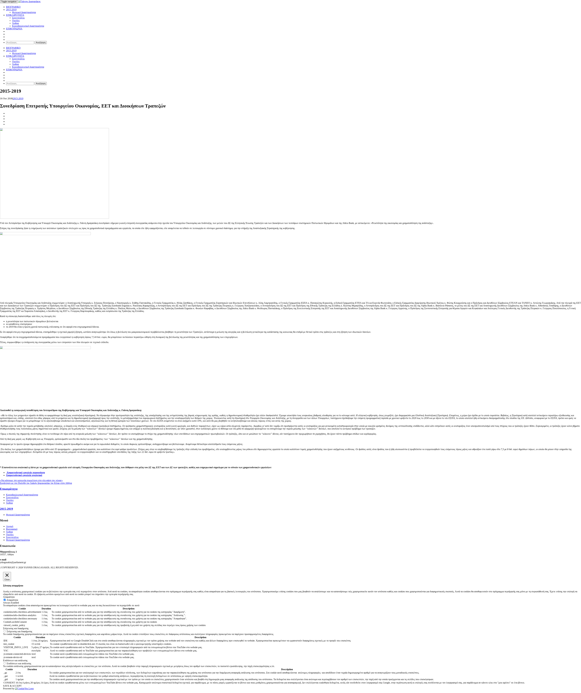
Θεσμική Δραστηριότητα (24, 12)
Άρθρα (15, 23)
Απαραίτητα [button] (9, 597)
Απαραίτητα (12, 600)
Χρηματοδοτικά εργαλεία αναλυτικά (24, 475)
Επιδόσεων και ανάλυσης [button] (15, 660)
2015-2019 (11, 9)
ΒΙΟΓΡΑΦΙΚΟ (13, 7)
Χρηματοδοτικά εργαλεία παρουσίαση (25, 472)
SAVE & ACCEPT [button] (12, 686)
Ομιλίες (16, 20)
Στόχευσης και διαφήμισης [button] (16, 628)
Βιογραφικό (11, 529)
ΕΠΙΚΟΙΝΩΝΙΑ (14, 28)
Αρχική (9, 526)
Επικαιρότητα (9, 488)
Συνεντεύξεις (18, 17)
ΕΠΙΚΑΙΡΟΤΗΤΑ (15, 15)
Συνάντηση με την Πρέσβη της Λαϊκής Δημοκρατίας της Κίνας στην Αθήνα (36, 483)
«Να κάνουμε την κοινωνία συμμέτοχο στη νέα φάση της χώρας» (31, 480)
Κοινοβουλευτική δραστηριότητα (28, 26)
